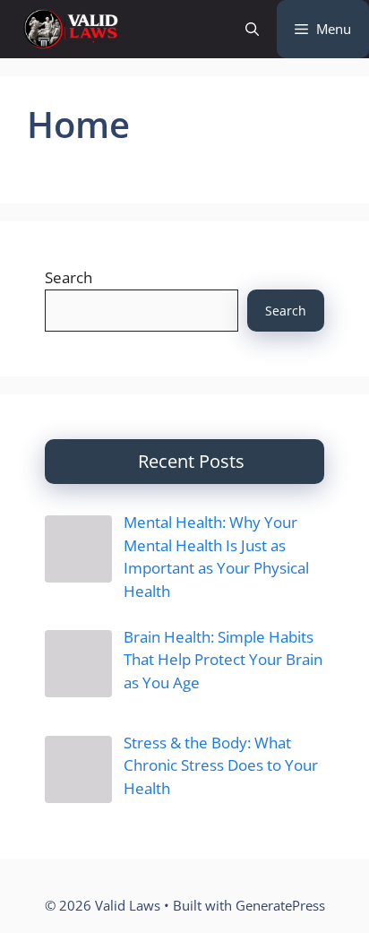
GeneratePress (280, 905)
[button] (252, 29)
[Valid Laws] (70, 29)
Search (68, 277)
